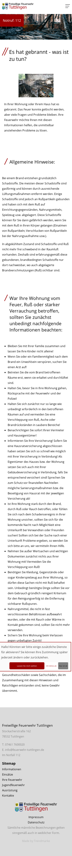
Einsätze (7, 774)
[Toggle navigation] (67, 6)
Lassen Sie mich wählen (27, 666)
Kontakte (8, 795)
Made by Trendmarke (36, 841)
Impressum (36, 817)
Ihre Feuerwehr (12, 780)
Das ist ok (63, 666)
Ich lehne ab (51, 666)
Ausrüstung (9, 790)
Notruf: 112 (12, 20)
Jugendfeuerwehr (13, 785)
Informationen (11, 769)
